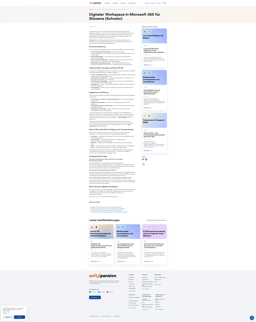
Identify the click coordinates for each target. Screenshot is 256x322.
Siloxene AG (118, 31)
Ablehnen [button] (8, 317)
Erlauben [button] (19, 317)
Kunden (153, 3)
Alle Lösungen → (158, 284)
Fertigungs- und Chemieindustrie (112, 132)
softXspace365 (132, 288)
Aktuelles (146, 3)
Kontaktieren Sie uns (94, 196)
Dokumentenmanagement (134, 298)
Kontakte (158, 3)
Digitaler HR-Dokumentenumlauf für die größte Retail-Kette (106, 207)
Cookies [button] (5, 313)
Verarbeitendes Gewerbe (147, 281)
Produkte (107, 3)
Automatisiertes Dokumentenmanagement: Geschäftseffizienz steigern (109, 211)
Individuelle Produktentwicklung (146, 300)
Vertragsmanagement (133, 300)
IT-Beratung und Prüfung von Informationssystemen (147, 305)
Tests (143, 302)
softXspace (131, 277)
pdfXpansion (131, 279)
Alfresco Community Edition (160, 300)
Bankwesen (144, 277)
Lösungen (115, 3)
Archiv (155, 281)
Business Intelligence (133, 305)
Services (123, 3)
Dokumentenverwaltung (119, 81)
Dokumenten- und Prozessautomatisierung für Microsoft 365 (106, 210)
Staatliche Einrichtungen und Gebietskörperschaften (147, 285)
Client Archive (132, 286)
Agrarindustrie (145, 279)
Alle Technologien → (159, 309)
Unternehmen (131, 3)
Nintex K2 (157, 304)
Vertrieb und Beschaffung (160, 277)
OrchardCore (158, 306)
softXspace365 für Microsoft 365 (111, 33)
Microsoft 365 (93, 132)
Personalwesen (157, 279)
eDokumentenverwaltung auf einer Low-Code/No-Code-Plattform (108, 208)
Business (131, 281)
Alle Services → (145, 309)
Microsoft (157, 302)
